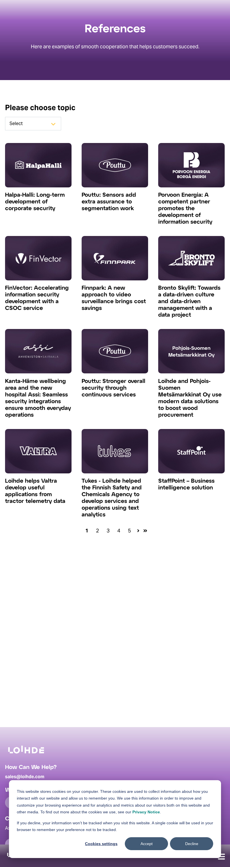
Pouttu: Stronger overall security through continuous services (113, 388)
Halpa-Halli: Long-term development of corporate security (35, 201)
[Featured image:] (38, 185)
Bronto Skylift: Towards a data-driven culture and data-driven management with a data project (189, 301)
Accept (147, 843)
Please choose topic (40, 107)
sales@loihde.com (24, 777)
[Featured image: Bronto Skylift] (191, 278)
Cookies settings (101, 843)
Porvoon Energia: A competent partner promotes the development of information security (185, 208)
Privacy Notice (146, 812)
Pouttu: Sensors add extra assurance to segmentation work (109, 201)
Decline (191, 843)
